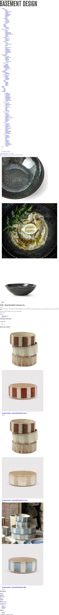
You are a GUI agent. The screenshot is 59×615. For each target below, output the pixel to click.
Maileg (7, 118)
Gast (6, 106)
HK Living (7, 110)
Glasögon (5, 74)
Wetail (12, 614)
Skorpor (7, 53)
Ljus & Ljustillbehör (8, 11)
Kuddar (5, 25)
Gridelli (7, 107)
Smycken (5, 81)
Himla (6, 109)
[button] (0, 155)
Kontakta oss (4, 605)
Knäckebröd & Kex (8, 47)
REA (2, 146)
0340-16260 (2, 599)
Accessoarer (3, 71)
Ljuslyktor (7, 12)
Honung (7, 44)
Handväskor (5, 72)
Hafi (6, 108)
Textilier (5, 37)
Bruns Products (8, 97)
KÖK (3, 29)
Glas (6, 30)
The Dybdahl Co (8, 143)
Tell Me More (8, 141)
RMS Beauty (9, 61)
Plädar (5, 24)
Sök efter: (1, 153)
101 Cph (7, 92)
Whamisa (7, 145)
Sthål (6, 138)
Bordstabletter (8, 38)
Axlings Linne (8, 95)
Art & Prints (5, 18)
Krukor (7, 16)
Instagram (3, 612)
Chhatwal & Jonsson (9, 100)
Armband (7, 82)
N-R (4, 122)
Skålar (6, 35)
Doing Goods (7, 102)
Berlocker (7, 83)
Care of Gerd (7, 99)
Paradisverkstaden (8, 126)
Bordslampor (7, 28)
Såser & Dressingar (8, 52)
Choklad (7, 43)
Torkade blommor (8, 14)
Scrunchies (7, 79)
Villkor (3, 606)
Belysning (5, 26)
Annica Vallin (8, 94)
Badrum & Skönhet (5, 54)
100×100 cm (7, 22)
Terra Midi (7, 142)
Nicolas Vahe (7, 123)
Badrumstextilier (6, 65)
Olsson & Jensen (8, 125)
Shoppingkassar (8, 73)
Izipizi (6, 113)
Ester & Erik (7, 105)
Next (2, 302)
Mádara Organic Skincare (9, 117)
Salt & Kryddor (8, 51)
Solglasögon (7, 75)
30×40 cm (7, 19)
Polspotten (7, 129)
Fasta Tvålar (7, 59)
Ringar (7, 84)
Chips (6, 42)
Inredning (3, 8)
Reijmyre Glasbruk (8, 131)
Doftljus (7, 64)
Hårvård (7, 58)
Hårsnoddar (7, 78)
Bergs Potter (7, 96)
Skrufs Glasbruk (8, 136)
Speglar (5, 90)
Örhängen (7, 85)
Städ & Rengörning (6, 67)
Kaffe (6, 45)
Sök (12, 153)
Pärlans (7, 130)
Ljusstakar (7, 13)
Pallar (4, 88)
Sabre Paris (7, 135)
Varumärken (3, 91)
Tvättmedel (7, 69)
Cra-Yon (7, 101)
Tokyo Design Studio (9, 144)
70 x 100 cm (7, 21)
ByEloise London (8, 98)
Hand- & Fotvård (8, 57)
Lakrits (7, 48)
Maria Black (7, 120)
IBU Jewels (7, 112)
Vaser (6, 17)
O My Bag (7, 124)
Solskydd (7, 62)
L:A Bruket (7, 115)
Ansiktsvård (7, 56)
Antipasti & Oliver (8, 49)
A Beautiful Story (8, 93)
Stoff (6, 139)
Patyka (7, 127)
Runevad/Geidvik (8, 133)
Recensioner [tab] (4, 316)
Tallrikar (7, 31)
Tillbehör (5, 70)
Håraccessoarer (6, 76)
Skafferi (5, 41)
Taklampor (7, 27)
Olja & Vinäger (8, 50)
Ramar (6, 23)
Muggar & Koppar (8, 32)
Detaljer (5, 9)
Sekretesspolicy (4, 607)
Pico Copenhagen (8, 128)
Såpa (6, 68)
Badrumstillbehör (6, 66)
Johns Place (7, 114)
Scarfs (4, 80)
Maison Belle (7, 119)
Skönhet (5, 55)
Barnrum (3, 86)
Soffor (5, 89)
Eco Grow (7, 103)
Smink (6, 60)
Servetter (7, 40)
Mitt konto (3, 608)
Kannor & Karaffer (8, 33)
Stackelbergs (7, 137)
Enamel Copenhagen (9, 104)
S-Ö (4, 134)
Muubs (7, 121)
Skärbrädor (7, 36)
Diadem (7, 77)
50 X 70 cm (7, 20)
